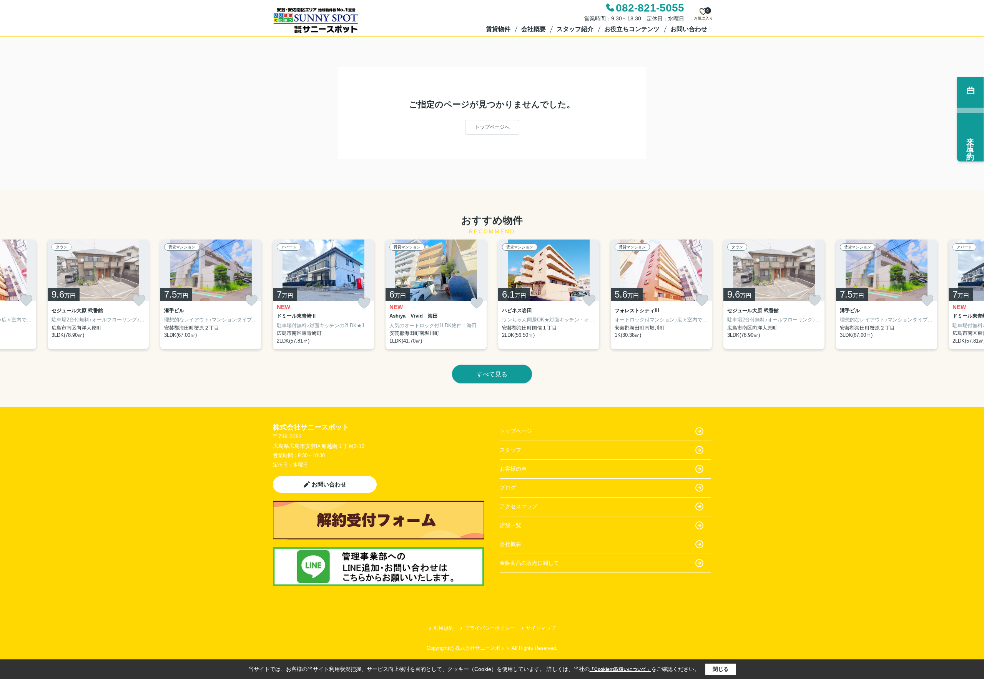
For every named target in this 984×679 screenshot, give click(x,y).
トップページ (516, 431)
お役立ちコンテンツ (632, 29)
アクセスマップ (518, 506)
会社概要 (533, 29)
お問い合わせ (688, 29)
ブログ (508, 487)
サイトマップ (541, 628)
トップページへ (492, 127)
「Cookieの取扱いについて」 (620, 669)
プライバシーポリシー (490, 628)
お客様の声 (513, 469)
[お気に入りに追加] (26, 300)
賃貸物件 (498, 29)
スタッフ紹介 (575, 29)
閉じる (721, 669)
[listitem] (323, 294)
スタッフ (510, 450)
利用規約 (444, 628)
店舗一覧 (510, 525)
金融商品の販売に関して (529, 563)
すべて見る (492, 374)
